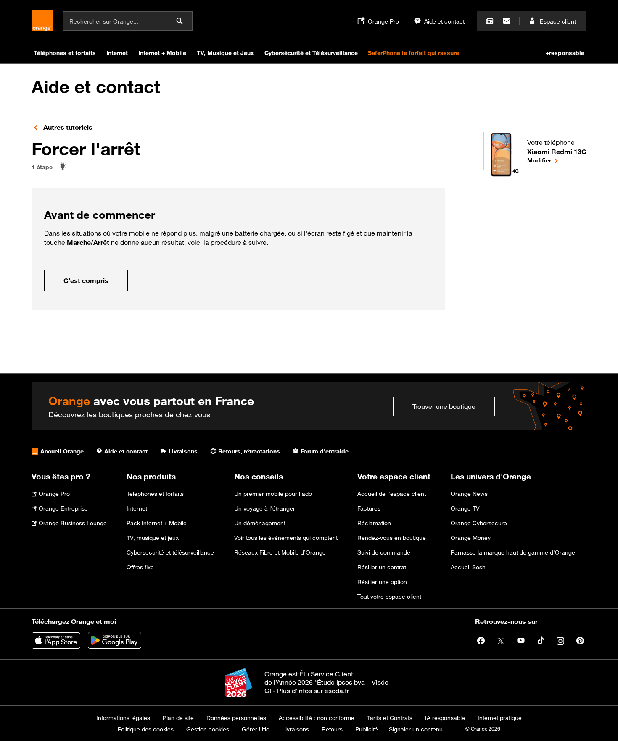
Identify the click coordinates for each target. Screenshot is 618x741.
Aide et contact (96, 86)
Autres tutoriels (67, 127)
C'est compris (85, 280)
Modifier (556, 160)
